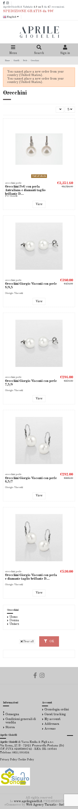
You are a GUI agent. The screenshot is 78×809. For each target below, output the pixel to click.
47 (49, 7)
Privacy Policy (8, 759)
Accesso (50, 728)
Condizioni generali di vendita (20, 721)
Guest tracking (55, 714)
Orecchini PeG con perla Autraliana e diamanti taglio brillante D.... (25, 190)
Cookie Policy (26, 759)
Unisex (14, 624)
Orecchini (13, 610)
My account (52, 719)
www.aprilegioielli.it (28, 801)
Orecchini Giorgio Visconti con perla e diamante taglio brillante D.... (31, 577)
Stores (10, 727)
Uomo (13, 617)
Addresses (51, 724)
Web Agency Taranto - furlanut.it (50, 804)
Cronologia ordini (56, 709)
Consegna (12, 714)
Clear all (28, 641)
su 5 (38, 7)
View (39, 204)
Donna (14, 620)
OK (51, 641)
